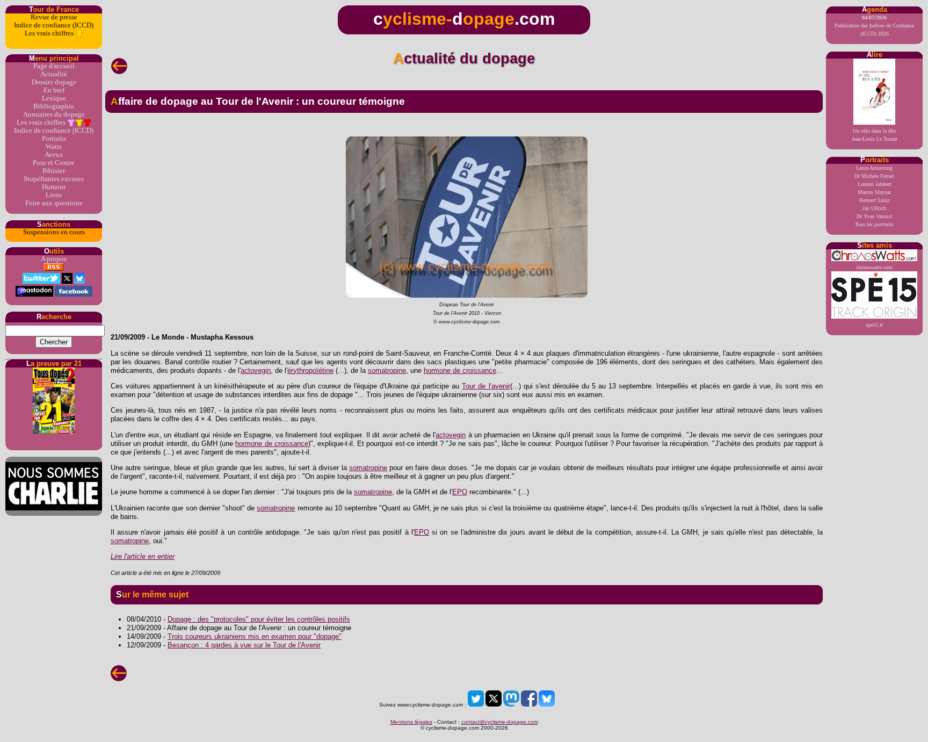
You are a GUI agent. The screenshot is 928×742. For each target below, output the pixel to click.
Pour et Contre (54, 163)
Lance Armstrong (874, 168)
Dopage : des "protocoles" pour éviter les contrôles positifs (259, 619)
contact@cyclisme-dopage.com (499, 722)
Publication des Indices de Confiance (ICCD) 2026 (874, 26)
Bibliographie (53, 106)
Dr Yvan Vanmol (875, 216)
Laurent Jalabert (874, 184)
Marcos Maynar (874, 192)
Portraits (54, 138)
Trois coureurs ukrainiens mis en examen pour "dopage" (255, 636)
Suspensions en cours (54, 232)
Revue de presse (54, 17)
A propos (54, 259)
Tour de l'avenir (486, 386)
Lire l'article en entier (143, 556)
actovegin (256, 370)
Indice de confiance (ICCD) (53, 25)
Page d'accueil (54, 66)
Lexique (54, 98)
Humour (54, 187)
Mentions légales (411, 722)
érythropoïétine (310, 370)
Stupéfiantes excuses (54, 179)
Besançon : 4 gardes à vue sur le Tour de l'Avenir (244, 645)
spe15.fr (874, 325)
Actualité (53, 74)
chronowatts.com (874, 267)
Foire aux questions (53, 203)
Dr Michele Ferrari (874, 176)
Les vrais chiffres (50, 33)
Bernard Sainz (874, 200)
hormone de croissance (460, 370)
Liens (54, 195)
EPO (459, 492)
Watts (54, 146)
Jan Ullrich (874, 208)
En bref (54, 90)
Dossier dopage (54, 82)
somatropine (387, 370)
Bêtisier (53, 171)
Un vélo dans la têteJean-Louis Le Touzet (874, 135)
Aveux (54, 155)
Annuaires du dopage (54, 114)
